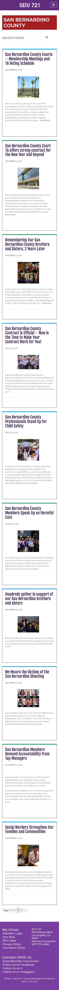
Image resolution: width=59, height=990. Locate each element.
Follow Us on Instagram (19, 972)
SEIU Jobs (9, 940)
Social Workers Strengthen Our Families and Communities (29, 829)
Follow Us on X (12, 968)
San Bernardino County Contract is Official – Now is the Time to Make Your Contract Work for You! (27, 335)
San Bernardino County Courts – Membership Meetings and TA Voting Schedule (29, 59)
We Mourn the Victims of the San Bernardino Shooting (27, 674)
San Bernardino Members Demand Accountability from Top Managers (27, 754)
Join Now (9, 937)
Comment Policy (14, 947)
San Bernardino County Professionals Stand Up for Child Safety (26, 421)
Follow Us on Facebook (18, 964)
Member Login (13, 933)
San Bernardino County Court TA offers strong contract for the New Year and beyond (28, 150)
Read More (45, 120)
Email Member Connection (21, 961)
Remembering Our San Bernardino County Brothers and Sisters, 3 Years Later (27, 244)
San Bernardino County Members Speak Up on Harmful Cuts (29, 513)
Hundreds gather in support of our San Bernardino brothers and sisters (29, 599)
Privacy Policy (12, 944)
